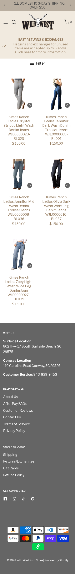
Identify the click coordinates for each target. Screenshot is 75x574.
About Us (10, 397)
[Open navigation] (5, 22)
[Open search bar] (15, 22)
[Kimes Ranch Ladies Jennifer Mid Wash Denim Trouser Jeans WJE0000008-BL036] (18, 174)
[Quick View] (29, 105)
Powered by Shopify (56, 560)
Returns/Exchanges (18, 461)
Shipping (10, 455)
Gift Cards (11, 468)
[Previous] (4, 5)
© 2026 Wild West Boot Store (25, 560)
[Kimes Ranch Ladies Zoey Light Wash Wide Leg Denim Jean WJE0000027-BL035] (18, 254)
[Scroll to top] (67, 503)
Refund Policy (13, 475)
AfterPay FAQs (15, 404)
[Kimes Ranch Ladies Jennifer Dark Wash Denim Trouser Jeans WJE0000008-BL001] (56, 94)
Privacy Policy (14, 431)
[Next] (70, 5)
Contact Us (12, 417)
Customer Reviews (18, 411)
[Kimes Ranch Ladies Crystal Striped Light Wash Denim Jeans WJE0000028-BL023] (18, 94)
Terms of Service (16, 424)
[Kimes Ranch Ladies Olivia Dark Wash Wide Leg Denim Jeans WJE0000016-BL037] (56, 174)
